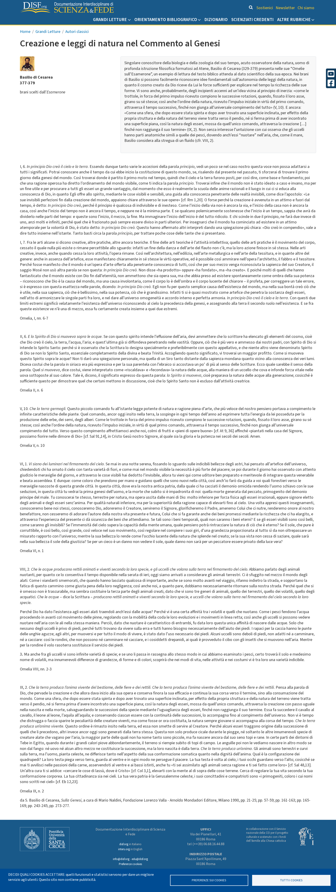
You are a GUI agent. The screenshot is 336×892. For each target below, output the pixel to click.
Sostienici (264, 8)
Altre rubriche (294, 19)
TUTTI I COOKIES (291, 880)
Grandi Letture (110, 19)
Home (25, 31)
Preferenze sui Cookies (209, 880)
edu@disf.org (140, 859)
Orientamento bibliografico (165, 19)
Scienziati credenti (252, 19)
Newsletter (285, 8)
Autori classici (77, 31)
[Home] (67, 7)
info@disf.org (121, 859)
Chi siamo (306, 8)
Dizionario (216, 19)
